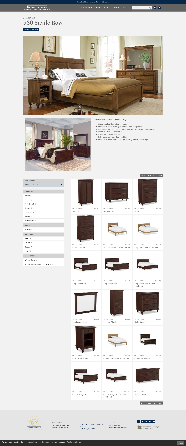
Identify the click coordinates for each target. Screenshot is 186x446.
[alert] (93, 2)
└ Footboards (31, 204)
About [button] (114, 8)
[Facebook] (142, 421)
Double (28, 242)
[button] (150, 7)
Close (180, 443)
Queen (28, 247)
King (28, 251)
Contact (126, 8)
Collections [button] (100, 8)
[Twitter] (150, 421)
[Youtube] (153, 421)
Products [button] (85, 8)
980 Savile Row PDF (31, 29)
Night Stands (30, 220)
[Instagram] (138, 421)
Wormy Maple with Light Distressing (39, 264)
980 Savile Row (32, 185)
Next (159, 175)
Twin (28, 238)
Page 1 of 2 (151, 175)
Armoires (29, 195)
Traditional (30, 229)
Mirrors (28, 216)
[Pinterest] (146, 421)
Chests (28, 208)
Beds (28, 200)
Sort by (143, 175)
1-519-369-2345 (114, 425)
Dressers (29, 212)
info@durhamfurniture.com (117, 427)
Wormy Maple (31, 260)
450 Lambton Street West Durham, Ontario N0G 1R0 (61, 426)
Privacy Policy (75, 442)
